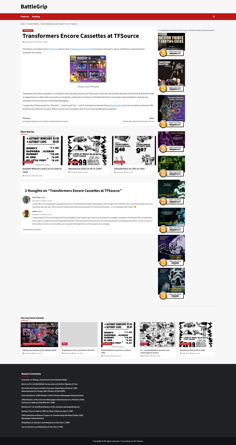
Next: (138, 120)
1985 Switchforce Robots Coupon (36, 415)
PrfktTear (36, 197)
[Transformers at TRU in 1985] (134, 150)
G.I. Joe (144, 344)
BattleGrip (34, 6)
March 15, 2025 (78, 353)
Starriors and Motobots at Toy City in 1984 (52, 422)
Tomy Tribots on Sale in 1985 (61, 411)
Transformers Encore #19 (82, 49)
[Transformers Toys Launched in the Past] (78, 334)
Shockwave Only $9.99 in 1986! (85, 168)
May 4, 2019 (129, 172)
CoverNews (126, 441)
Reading (36, 16)
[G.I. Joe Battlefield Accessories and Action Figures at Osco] (157, 334)
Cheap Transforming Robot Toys (34, 344)
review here (116, 105)
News (64, 344)
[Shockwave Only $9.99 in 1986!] (88, 150)
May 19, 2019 (84, 172)
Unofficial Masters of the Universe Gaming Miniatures (57, 407)
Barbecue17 (27, 407)
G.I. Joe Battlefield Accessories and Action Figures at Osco (155, 351)
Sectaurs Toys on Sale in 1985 (34, 411)
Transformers (28, 31)
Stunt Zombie (27, 395)
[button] (213, 16)
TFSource (53, 49)
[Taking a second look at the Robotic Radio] (39, 334)
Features (25, 16)
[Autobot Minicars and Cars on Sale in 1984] (43, 150)
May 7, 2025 (38, 353)
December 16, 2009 (41, 42)
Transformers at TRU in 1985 (129, 168)
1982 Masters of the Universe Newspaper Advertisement (59, 395)
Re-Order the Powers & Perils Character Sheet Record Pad (46, 388)
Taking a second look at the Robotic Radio (39, 350)
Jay (23, 427)
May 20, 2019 (38, 176)
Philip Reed (28, 42)
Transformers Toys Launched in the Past (78, 350)
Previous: (45, 120)
